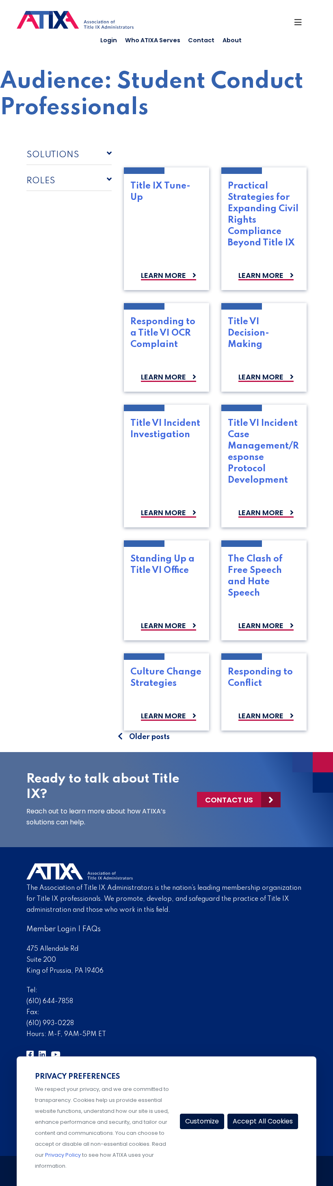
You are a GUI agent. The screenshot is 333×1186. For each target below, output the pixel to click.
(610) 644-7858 (49, 1001)
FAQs (91, 929)
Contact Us (229, 800)
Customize (202, 1121)
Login (108, 40)
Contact (201, 40)
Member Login (51, 929)
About (232, 40)
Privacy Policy (63, 1154)
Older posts (149, 737)
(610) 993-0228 (50, 1023)
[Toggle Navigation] (301, 24)
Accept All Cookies (263, 1121)
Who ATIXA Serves (152, 40)
